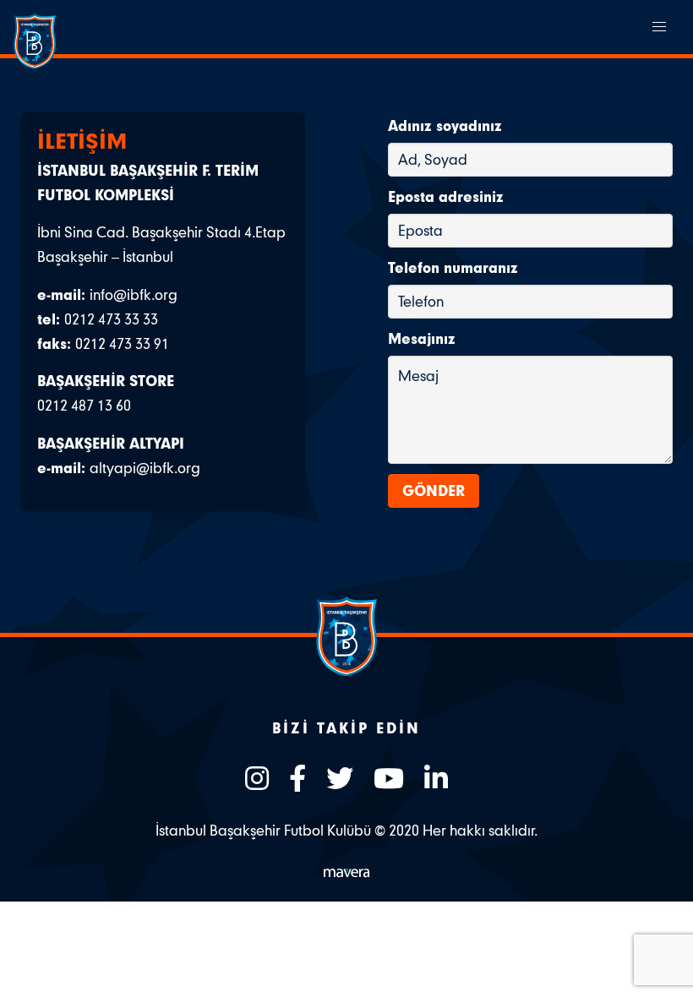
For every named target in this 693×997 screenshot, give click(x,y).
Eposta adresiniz (446, 196)
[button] (659, 27)
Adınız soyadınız (445, 125)
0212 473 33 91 (122, 343)
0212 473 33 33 (111, 319)
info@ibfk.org (133, 294)
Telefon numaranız (453, 267)
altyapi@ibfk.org (145, 468)
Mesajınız (422, 338)
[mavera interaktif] (346, 873)
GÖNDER (433, 490)
